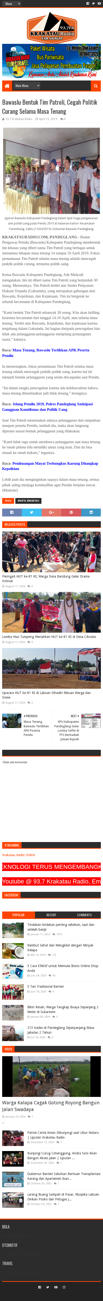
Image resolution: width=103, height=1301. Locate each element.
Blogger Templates (72, 1295)
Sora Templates (44, 1295)
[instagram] (63, 1287)
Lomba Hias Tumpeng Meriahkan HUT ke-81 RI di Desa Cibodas (49, 637)
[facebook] (88, 3)
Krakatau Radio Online (18, 855)
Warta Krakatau (28, 500)
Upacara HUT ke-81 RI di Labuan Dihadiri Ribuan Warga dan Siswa (46, 695)
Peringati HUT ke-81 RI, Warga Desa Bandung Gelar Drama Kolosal (46, 578)
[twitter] (93, 3)
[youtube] (99, 3)
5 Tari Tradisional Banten (45, 986)
